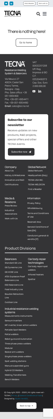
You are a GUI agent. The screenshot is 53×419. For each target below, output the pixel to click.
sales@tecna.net (20, 106)
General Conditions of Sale (30, 395)
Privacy (14, 395)
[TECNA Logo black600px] (12, 12)
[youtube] (6, 3)
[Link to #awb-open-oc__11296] (38, 14)
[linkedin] (11, 3)
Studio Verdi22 (21, 398)
